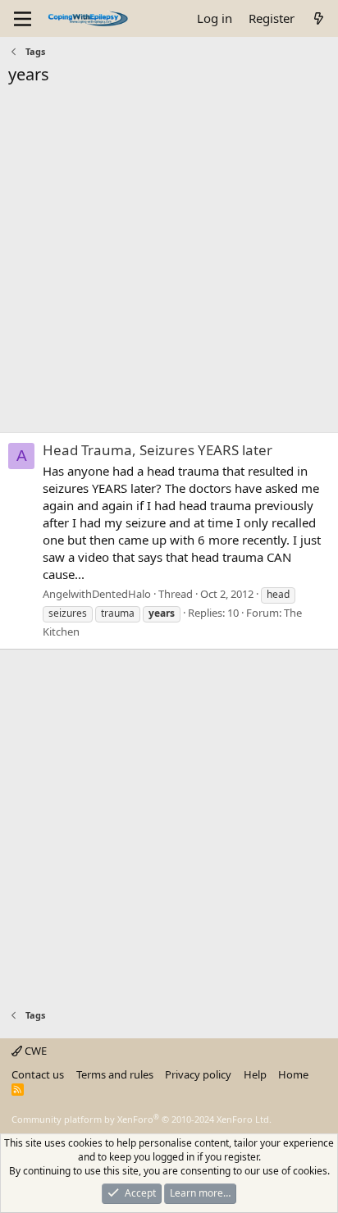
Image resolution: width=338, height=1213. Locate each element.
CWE (34, 1050)
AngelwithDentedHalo (97, 593)
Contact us (37, 1074)
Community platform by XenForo (141, 1119)
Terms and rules (114, 1074)
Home (293, 1074)
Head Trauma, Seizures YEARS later (157, 449)
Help (255, 1074)
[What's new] (319, 18)
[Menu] (22, 18)
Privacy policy (198, 1074)
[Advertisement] (169, 263)
